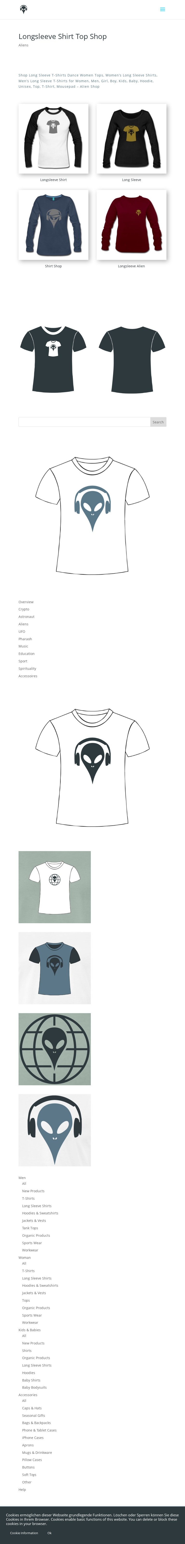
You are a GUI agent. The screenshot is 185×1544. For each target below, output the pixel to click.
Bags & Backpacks (36, 1422)
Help (22, 1489)
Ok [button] (49, 1533)
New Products (33, 1191)
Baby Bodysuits (34, 1387)
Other (27, 1482)
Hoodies (28, 1372)
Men (22, 1177)
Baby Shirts (31, 1380)
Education (27, 653)
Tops (26, 1300)
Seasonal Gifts (33, 1415)
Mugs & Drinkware (37, 1452)
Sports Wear (32, 1243)
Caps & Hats (32, 1408)
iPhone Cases (33, 1437)
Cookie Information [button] (24, 1533)
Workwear (30, 1250)
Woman (25, 1257)
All (24, 1183)
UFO (22, 631)
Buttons (28, 1467)
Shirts (27, 1350)
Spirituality (27, 668)
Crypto (24, 609)
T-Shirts (28, 1198)
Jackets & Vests (34, 1220)
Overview (26, 602)
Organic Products (36, 1235)
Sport (23, 661)
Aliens (23, 45)
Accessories (28, 1395)
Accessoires (28, 676)
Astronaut (26, 616)
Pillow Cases (32, 1459)
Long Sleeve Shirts (37, 1206)
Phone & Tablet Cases (39, 1430)
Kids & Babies (30, 1330)
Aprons (28, 1445)
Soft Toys (29, 1474)
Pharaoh (25, 639)
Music (23, 646)
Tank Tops (30, 1228)
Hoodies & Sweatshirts (40, 1213)
